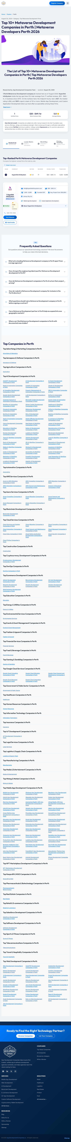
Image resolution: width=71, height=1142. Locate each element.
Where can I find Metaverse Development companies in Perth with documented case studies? (31, 322)
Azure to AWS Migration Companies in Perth (10, 482)
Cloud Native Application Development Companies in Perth (34, 535)
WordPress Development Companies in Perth (10, 990)
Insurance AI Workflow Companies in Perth (55, 447)
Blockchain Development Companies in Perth (10, 514)
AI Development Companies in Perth (35, 381)
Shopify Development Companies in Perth (32, 585)
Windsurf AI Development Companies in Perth (33, 447)
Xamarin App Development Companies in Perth (34, 809)
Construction (7, 551)
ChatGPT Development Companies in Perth (10, 381)
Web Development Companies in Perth (13, 966)
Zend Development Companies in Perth (35, 976)
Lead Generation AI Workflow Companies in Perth (57, 457)
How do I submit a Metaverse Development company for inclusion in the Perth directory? (33, 292)
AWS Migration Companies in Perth (57, 482)
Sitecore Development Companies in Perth (32, 981)
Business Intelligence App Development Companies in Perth (11, 846)
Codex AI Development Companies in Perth (10, 452)
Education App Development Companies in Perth (11, 820)
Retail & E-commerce (9, 908)
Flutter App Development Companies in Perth (56, 798)
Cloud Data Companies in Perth (12, 534)
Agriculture (6, 371)
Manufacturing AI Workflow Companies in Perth (56, 429)
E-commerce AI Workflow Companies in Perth (56, 419)
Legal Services (7, 747)
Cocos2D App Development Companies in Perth (56, 813)
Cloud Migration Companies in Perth (35, 525)
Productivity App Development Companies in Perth (12, 840)
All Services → (6, 1106)
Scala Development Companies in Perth (12, 999)
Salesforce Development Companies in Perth (10, 917)
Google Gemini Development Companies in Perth (11, 395)
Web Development (7, 1082)
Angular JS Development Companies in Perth (10, 985)
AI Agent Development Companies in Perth (55, 381)
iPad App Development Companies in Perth (10, 802)
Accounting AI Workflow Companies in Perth (33, 452)
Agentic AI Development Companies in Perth (33, 462)
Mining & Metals (8, 783)
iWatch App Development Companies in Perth (56, 809)
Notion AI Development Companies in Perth (33, 429)
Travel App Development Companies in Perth (10, 829)
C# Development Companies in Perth (57, 999)
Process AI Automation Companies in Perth (10, 410)
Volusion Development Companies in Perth (55, 585)
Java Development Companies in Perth (57, 990)
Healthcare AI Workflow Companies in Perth (55, 405)
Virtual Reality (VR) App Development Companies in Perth (56, 803)
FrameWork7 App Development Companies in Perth (35, 851)
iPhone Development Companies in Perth (58, 858)
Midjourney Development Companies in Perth (33, 410)
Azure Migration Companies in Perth (35, 497)
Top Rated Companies (43, 1049)
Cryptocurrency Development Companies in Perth (12, 561)
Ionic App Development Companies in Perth (10, 851)
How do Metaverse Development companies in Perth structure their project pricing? (34, 282)
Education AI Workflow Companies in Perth (10, 429)
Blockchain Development (8, 1089)
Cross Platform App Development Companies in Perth (11, 814)
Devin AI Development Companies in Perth (9, 443)
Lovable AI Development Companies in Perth (10, 462)
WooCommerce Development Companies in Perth (12, 590)
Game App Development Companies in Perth (33, 829)
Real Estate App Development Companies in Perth (35, 845)
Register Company (57, 3)
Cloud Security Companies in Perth (57, 534)
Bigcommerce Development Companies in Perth (34, 580)
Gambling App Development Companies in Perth (56, 836)
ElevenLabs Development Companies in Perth (56, 433)
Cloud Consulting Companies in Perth (57, 525)
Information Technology (10, 718)
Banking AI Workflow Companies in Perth (58, 414)
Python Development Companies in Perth (32, 995)
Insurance (6, 727)
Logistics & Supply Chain (10, 756)
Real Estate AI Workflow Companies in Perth (33, 424)
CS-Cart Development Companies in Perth (55, 580)
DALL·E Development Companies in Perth (32, 414)
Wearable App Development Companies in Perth (34, 798)
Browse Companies (25, 1036)
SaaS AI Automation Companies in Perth (12, 419)
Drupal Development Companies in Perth (58, 976)
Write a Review (41, 1059)
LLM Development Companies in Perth (35, 395)
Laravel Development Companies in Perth (32, 971)
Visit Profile (11, 222)
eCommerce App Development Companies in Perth (57, 840)
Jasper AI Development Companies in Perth (55, 424)
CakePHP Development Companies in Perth (33, 966)
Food (38, 1096)
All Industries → (42, 1099)
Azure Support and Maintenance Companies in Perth (56, 498)
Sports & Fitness (8, 938)
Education (6, 600)
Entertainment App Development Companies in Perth (56, 830)
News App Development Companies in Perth (33, 836)
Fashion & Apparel (8, 637)
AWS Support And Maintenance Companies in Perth (35, 486)
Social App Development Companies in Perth (33, 820)
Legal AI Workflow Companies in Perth (58, 438)
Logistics (39, 1086)
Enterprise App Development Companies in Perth (34, 825)
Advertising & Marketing (10, 353)
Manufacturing (7, 765)
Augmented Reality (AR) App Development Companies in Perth (34, 803)
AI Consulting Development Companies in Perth (11, 391)
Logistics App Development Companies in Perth (34, 840)
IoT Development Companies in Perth (12, 736)
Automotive (6, 472)
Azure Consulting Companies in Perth (12, 497)
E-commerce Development (9, 1092)
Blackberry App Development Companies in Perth (57, 793)
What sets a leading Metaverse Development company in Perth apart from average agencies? (34, 262)
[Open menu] (68, 3)
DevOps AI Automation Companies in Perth (10, 414)
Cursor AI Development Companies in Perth (55, 452)
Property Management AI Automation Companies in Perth (35, 391)
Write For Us (5, 1117)
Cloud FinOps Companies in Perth (11, 541)
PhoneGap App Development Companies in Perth (34, 813)
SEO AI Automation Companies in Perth (57, 391)
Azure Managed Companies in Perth (12, 503)
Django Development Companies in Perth (9, 971)
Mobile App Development (9, 1079)
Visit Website (10, 217)
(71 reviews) (14, 207)
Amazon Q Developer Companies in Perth (54, 486)
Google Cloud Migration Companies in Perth (33, 674)
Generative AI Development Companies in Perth (56, 443)
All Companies (41, 1053)
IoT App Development (8, 1096)
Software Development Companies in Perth (10, 928)
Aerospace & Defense (9, 362)
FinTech (39, 1092)
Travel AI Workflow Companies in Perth (12, 438)
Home (3, 14)
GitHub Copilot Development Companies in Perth (34, 405)
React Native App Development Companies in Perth (12, 858)
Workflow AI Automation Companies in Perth (10, 405)
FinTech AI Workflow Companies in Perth (58, 410)
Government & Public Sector (11, 690)
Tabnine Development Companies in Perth (32, 438)
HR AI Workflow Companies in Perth (35, 443)
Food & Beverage (8, 655)
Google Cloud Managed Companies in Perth (10, 680)
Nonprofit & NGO (8, 879)
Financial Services (8, 646)
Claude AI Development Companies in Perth (55, 386)
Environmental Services (10, 618)
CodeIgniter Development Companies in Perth (56, 966)
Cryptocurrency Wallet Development (12, 1102)
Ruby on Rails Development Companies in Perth (34, 999)
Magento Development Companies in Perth (10, 585)
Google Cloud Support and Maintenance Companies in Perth (56, 674)
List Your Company (46, 1036)
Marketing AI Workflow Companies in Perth (10, 457)
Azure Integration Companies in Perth (35, 503)
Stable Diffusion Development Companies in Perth (34, 419)
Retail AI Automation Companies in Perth (12, 386)
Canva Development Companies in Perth (12, 424)
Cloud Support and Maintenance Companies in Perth (35, 530)
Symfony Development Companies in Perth (55, 971)
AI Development (6, 1086)
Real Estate (6, 899)
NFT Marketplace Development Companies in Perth (12, 869)
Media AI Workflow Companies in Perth (12, 447)
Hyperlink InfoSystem (19, 175)
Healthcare (6, 699)
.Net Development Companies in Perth (12, 1004)
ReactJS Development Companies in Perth (55, 995)
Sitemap (3, 1127)
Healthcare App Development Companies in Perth (57, 825)
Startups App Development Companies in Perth (11, 825)
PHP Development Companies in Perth (58, 985)
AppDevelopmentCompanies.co (16, 1137)
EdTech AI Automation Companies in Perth (55, 395)
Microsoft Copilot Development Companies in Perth (35, 400)
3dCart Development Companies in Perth (9, 580)
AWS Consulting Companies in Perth (35, 482)
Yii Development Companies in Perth (12, 976)
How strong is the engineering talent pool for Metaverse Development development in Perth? (32, 272)
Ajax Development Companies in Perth (58, 981)
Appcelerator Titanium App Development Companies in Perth (56, 852)
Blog (2, 1114)
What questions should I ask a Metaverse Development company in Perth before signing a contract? (33, 302)
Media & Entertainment (10, 774)
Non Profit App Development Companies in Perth (57, 845)
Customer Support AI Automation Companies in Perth (12, 400)
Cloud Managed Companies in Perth (57, 530)
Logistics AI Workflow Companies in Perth (32, 433)
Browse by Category (43, 1056)
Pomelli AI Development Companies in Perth (33, 457)
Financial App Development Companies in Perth (56, 820)
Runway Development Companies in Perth (9, 433)
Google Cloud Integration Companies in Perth (33, 680)
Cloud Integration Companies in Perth (12, 530)
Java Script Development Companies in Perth (33, 985)
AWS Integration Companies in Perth (12, 486)
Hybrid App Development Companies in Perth (10, 798)
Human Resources (8, 708)
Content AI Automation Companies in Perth (32, 386)
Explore (9, 14)
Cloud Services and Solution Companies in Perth (11, 525)
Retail (38, 1079)
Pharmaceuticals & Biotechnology (8, 888)
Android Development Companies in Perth (32, 858)
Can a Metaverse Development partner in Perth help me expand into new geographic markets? (33, 312)
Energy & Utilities (8, 609)
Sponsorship (5, 1124)
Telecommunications (9, 947)
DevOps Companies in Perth (11, 571)
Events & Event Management (11, 627)
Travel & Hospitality (9, 957)
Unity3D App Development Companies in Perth (11, 809)
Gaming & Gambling (9, 664)
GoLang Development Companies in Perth (32, 990)
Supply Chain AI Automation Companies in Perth (56, 400)
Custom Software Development (10, 1099)
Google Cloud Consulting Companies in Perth (10, 674)
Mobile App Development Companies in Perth (10, 793)
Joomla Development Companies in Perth (9, 981)
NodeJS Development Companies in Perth (9, 995)
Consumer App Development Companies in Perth (11, 836)
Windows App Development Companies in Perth (34, 793)
